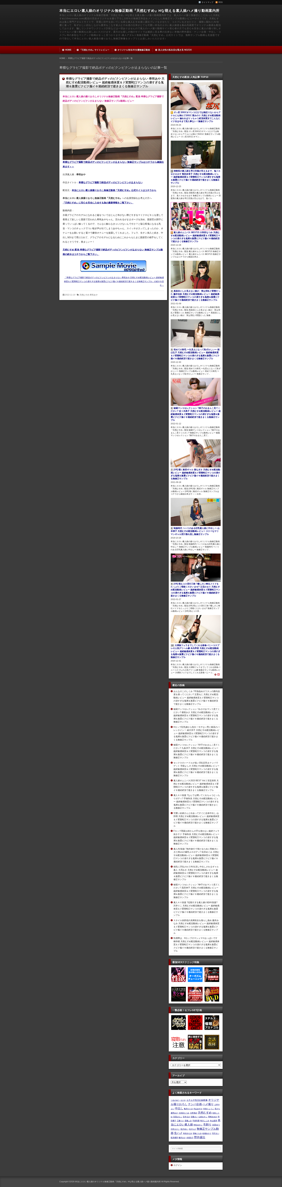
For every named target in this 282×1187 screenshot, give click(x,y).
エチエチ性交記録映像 (197, 1100)
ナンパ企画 (195, 1104)
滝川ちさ (192, 1129)
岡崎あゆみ (212, 1117)
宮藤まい (194, 1117)
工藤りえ (180, 1121)
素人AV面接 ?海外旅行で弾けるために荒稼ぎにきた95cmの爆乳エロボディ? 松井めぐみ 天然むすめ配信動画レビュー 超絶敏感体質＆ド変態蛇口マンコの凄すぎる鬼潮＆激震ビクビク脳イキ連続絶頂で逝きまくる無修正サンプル (196, 855)
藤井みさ (182, 1138)
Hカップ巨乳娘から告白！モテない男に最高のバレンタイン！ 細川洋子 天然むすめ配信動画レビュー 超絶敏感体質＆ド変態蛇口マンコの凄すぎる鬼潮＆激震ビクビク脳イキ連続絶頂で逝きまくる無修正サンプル (196, 733)
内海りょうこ (208, 1109)
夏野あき (174, 1113)
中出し (179, 1108)
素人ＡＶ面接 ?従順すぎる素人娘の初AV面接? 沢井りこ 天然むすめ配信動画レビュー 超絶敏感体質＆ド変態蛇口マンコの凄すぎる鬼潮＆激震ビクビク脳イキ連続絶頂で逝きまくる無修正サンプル (196, 908)
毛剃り (207, 1124)
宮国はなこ (177, 1117)
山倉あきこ (202, 1117)
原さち (217, 1109)
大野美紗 (193, 1113)
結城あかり (206, 1133)
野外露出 (199, 1137)
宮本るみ (186, 1117)
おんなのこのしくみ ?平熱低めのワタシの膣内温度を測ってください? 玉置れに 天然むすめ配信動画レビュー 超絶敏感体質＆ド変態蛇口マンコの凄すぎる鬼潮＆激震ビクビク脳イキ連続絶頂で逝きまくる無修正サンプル (196, 697)
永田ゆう (216, 1125)
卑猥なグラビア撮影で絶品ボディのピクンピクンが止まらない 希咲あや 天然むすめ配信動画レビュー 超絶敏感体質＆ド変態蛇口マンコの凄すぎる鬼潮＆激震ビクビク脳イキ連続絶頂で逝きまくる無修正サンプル (115, 82)
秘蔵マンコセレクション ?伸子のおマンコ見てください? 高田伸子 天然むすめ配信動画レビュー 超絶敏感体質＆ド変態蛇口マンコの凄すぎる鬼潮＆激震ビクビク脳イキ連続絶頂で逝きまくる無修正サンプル (196, 891)
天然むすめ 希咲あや (88, 295)
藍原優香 (174, 1138)
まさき (183, 1100)
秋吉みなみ (187, 1133)
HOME (68, 50)
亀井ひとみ (188, 1109)
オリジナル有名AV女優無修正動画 (134, 50)
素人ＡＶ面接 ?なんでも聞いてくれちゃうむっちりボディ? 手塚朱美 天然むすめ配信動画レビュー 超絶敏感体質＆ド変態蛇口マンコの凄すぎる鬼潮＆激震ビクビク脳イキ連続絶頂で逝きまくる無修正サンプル (196, 801)
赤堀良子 (190, 1138)
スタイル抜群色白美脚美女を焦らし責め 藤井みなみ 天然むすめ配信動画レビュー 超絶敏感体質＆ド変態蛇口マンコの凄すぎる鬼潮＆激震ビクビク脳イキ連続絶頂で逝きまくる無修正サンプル (196, 926)
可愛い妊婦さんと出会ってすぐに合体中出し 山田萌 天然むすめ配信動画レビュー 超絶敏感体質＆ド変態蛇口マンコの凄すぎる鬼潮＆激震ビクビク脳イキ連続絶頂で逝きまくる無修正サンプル (196, 819)
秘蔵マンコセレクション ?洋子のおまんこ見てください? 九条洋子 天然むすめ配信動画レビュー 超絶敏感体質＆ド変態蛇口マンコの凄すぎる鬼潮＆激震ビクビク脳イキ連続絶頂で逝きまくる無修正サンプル (196, 751)
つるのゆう (175, 1100)
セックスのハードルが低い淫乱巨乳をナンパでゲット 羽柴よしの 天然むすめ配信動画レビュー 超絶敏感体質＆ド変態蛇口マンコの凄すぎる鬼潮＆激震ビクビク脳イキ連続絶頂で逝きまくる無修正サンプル (196, 769)
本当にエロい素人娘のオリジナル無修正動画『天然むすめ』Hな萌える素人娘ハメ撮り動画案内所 (139, 10)
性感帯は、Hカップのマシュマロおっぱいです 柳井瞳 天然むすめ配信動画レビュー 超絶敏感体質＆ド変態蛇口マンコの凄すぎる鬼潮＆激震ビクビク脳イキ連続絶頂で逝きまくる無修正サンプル (196, 944)
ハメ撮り (208, 1104)
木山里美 (213, 1121)
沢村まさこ (175, 1129)
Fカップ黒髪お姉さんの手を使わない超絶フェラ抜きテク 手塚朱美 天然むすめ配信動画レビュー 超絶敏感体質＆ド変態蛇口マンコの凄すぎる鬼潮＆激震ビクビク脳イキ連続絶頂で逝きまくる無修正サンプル (196, 837)
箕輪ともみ (197, 1133)
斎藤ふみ (188, 1121)
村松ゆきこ (198, 1125)
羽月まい (215, 1133)
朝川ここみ (204, 1121)
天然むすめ (205, 1112)
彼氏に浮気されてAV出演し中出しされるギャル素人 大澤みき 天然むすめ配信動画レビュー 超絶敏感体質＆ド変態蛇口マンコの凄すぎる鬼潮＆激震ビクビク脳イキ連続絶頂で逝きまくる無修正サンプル (196, 873)
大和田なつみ (184, 1113)
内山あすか (198, 1109)
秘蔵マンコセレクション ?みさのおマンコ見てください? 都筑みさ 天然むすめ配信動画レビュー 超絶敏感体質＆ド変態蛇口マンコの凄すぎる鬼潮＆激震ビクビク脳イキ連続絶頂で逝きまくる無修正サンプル (196, 715)
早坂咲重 (196, 1121)
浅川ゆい (184, 1129)
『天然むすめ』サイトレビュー (94, 50)
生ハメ (178, 1133)
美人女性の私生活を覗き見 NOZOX (175, 50)
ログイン (177, 1165)
